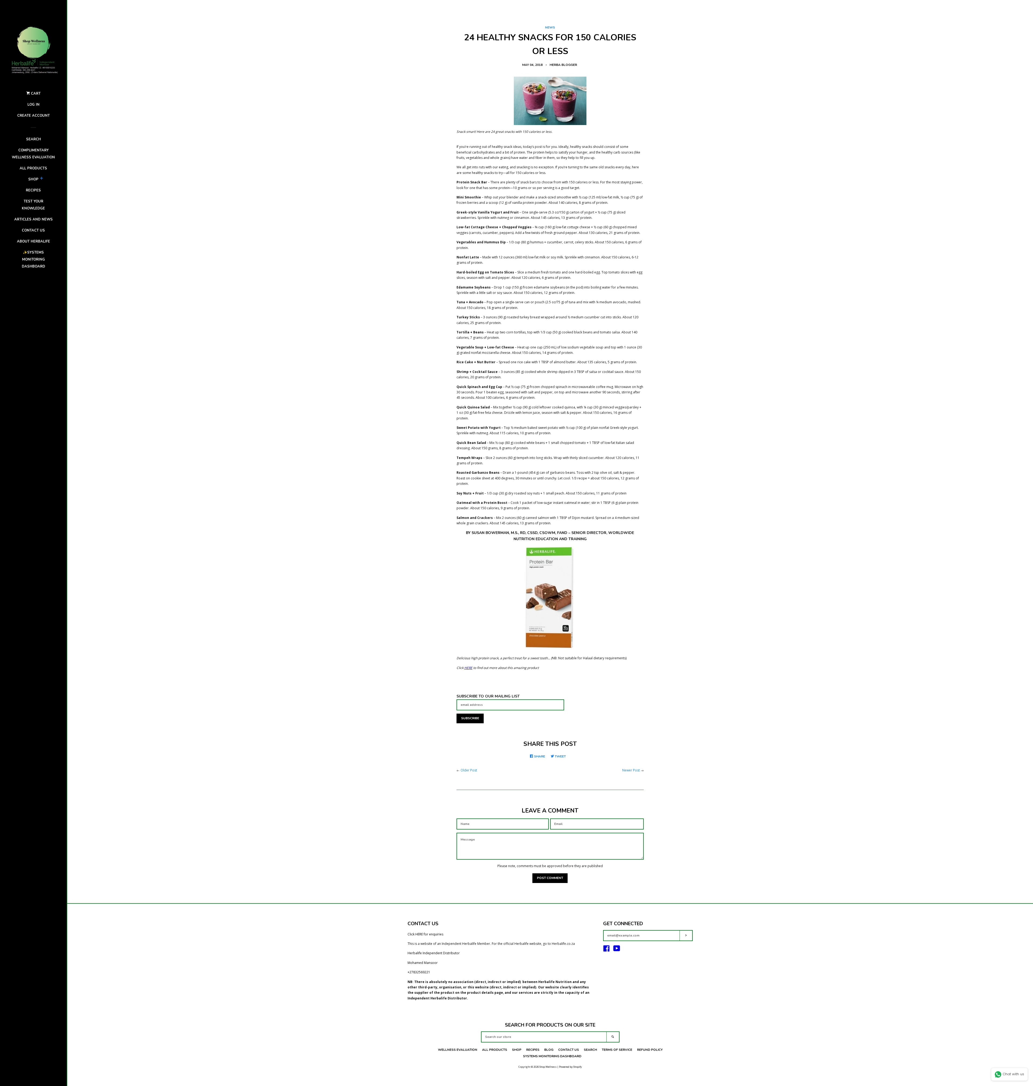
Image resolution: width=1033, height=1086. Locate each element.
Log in (33, 104)
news (550, 27)
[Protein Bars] (550, 597)
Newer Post (631, 770)
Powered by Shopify (570, 1067)
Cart (35, 93)
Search (33, 139)
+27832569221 (419, 972)
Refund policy (650, 1050)
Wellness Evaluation (457, 1050)
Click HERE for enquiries (425, 934)
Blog (548, 1050)
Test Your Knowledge (33, 205)
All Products (33, 168)
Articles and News (33, 219)
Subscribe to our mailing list (488, 696)
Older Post (469, 770)
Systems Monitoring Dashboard (552, 1056)
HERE (468, 667)
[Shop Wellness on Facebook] (606, 950)
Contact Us (568, 1050)
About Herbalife (33, 241)
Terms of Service (617, 1050)
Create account (33, 115)
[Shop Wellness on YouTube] (616, 950)
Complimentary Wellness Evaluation (33, 154)
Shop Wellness (548, 1067)
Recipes (33, 190)
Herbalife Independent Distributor (434, 953)
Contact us (33, 230)
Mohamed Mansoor (423, 962)
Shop (33, 179)
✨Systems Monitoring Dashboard (33, 259)
